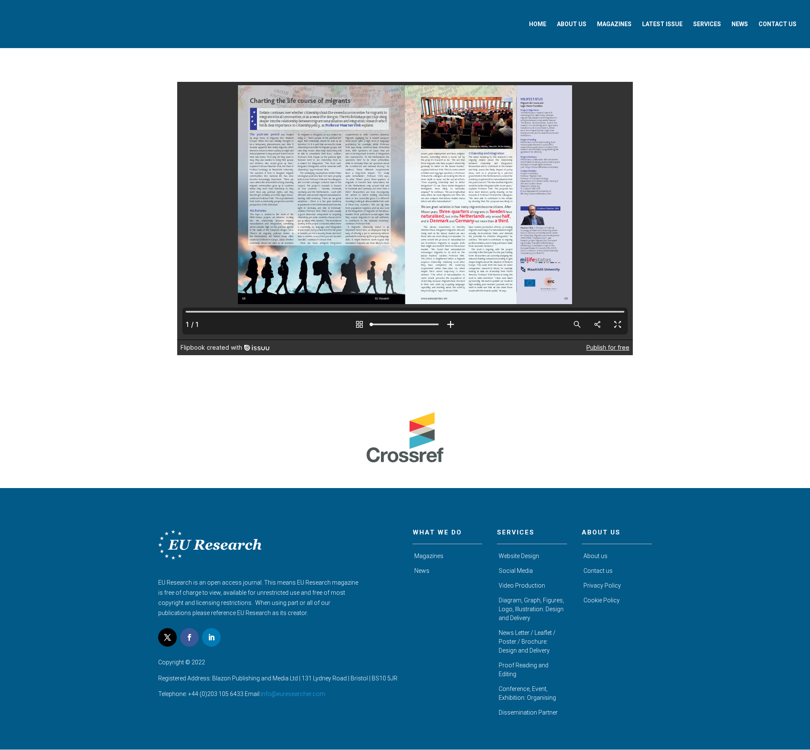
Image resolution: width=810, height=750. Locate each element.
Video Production (522, 585)
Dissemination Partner (528, 712)
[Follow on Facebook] (189, 637)
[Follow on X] (167, 637)
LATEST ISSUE (662, 24)
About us (595, 556)
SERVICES (707, 24)
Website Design (519, 556)
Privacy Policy (602, 585)
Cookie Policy (601, 600)
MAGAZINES (614, 24)
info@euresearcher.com (293, 694)
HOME (537, 24)
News (421, 570)
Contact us (598, 570)
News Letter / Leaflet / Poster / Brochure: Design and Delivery (527, 641)
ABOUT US (571, 24)
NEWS (740, 24)
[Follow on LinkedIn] (211, 637)
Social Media (516, 570)
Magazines (428, 556)
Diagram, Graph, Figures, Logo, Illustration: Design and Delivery (531, 609)
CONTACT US (777, 24)
